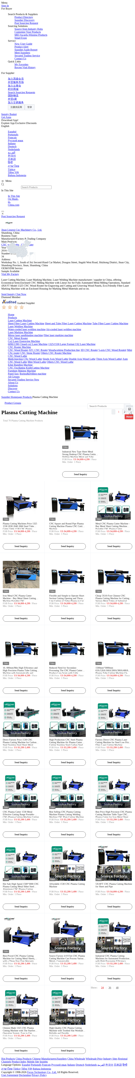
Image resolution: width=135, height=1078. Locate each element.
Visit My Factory (10, 274)
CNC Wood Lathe (17, 356)
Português (13, 134)
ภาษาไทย (13, 166)
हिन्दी (10, 162)
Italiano (12, 143)
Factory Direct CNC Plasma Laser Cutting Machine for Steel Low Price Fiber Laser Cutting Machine (112, 742)
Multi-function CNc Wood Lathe (25, 359)
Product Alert (21, 46)
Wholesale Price (94, 1058)
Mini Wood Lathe (37, 361)
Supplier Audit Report (25, 49)
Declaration (25, 1075)
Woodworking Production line (64, 350)
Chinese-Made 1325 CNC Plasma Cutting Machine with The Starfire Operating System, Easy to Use (19, 1030)
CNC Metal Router (18, 338)
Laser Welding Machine (20, 326)
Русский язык (15, 140)
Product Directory (23, 17)
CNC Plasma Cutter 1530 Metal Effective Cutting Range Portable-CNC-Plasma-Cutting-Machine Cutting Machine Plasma (21, 816)
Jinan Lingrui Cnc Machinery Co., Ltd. (21, 229)
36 (109, 987)
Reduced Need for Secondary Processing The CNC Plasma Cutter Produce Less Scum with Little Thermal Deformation (65, 672)
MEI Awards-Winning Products (30, 35)
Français (12, 137)
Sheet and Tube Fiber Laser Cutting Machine (68, 323)
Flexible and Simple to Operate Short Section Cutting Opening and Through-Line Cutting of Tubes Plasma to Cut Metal (67, 600)
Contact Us (20, 58)
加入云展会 (14, 85)
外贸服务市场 (16, 82)
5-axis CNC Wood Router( (112, 350)
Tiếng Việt (13, 172)
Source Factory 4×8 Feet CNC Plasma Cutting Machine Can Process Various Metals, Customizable (67, 958)
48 (117, 987)
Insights (44, 1061)
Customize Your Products (27, 32)
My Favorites (21, 64)
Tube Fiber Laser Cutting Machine (110, 323)
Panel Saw (13, 373)
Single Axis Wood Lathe (55, 359)
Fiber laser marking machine (58, 335)
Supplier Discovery (24, 20)
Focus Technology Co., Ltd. (42, 1072)
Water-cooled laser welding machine (27, 329)
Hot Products (8, 1058)
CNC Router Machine (19, 347)
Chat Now (20, 294)
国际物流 (13, 95)
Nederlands (14, 149)
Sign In (5, 5)
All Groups (14, 376)
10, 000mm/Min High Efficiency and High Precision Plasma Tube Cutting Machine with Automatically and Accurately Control (20, 672)
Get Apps (6, 117)
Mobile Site (33, 1061)
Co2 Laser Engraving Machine (24, 341)
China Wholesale (76, 1058)
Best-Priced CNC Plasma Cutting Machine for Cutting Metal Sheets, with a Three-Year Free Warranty (19, 958)
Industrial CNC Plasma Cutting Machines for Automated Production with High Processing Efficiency (112, 958)
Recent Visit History (25, 67)
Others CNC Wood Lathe (60, 361)
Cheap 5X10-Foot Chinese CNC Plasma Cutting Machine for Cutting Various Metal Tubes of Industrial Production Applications (112, 600)
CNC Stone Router (30, 353)
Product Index (19, 1061)
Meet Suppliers (22, 52)
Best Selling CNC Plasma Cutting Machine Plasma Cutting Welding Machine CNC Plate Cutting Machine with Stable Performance (66, 816)
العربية (11, 152)
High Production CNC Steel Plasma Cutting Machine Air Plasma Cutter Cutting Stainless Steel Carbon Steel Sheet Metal (66, 744)
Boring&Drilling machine (33, 373)
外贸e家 (12, 99)
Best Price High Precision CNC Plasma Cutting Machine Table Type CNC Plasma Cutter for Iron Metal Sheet (113, 814)
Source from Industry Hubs (28, 29)
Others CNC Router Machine (56, 353)
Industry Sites (110, 1058)
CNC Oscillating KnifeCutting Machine (28, 367)
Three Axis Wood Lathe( (109, 359)
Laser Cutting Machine (20, 320)
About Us (13, 382)
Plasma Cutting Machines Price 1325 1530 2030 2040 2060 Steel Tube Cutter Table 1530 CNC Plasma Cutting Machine (20, 527)
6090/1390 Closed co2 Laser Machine (28, 344)
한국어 (12, 155)
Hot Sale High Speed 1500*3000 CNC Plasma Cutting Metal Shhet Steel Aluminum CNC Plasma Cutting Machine (21, 888)
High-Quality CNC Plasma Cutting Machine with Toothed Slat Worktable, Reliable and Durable (67, 1030)
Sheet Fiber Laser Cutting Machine (26, 323)
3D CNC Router (89, 350)
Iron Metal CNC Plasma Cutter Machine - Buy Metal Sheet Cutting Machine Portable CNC (19, 598)
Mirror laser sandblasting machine (25, 335)
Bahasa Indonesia (17, 175)
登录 (29, 107)
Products (12, 317)
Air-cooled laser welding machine (63, 329)
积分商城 (13, 89)
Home (11, 314)
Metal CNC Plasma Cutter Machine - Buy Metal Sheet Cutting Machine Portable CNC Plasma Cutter (112, 526)
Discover (12, 388)
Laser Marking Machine (20, 332)
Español (12, 131)
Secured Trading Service (27, 55)
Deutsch (12, 146)
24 (102, 987)
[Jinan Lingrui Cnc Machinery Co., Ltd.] (9, 226)
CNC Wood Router (18, 350)
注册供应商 (16, 107)
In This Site (14, 196)
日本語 (12, 159)
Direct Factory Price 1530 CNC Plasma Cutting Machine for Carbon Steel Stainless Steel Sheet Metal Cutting (19, 744)
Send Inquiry (8, 294)
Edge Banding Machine (20, 364)
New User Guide (23, 43)
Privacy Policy (39, 1075)
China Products (24, 1058)
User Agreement (9, 1075)
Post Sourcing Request (26, 23)
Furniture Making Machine (22, 370)
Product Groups (13, 403)
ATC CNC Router (38, 350)
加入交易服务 (16, 102)
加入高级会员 (16, 78)
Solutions (13, 385)
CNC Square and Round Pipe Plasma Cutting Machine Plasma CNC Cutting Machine (67, 526)
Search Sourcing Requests (21, 92)
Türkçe (11, 169)
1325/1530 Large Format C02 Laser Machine (71, 344)
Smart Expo (20, 37)
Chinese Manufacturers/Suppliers (49, 1058)
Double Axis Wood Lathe (82, 359)
